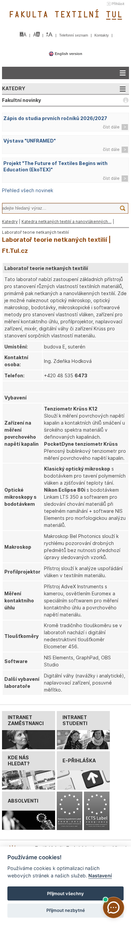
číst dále (111, 126)
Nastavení (100, 875)
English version (68, 54)
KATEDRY (13, 88)
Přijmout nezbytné (65, 910)
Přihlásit (118, 4)
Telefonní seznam (74, 35)
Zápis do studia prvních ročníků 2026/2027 (55, 118)
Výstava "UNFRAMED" (29, 141)
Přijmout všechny (65, 893)
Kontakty (102, 35)
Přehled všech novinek (27, 190)
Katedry (10, 221)
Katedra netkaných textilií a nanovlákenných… (66, 221)
